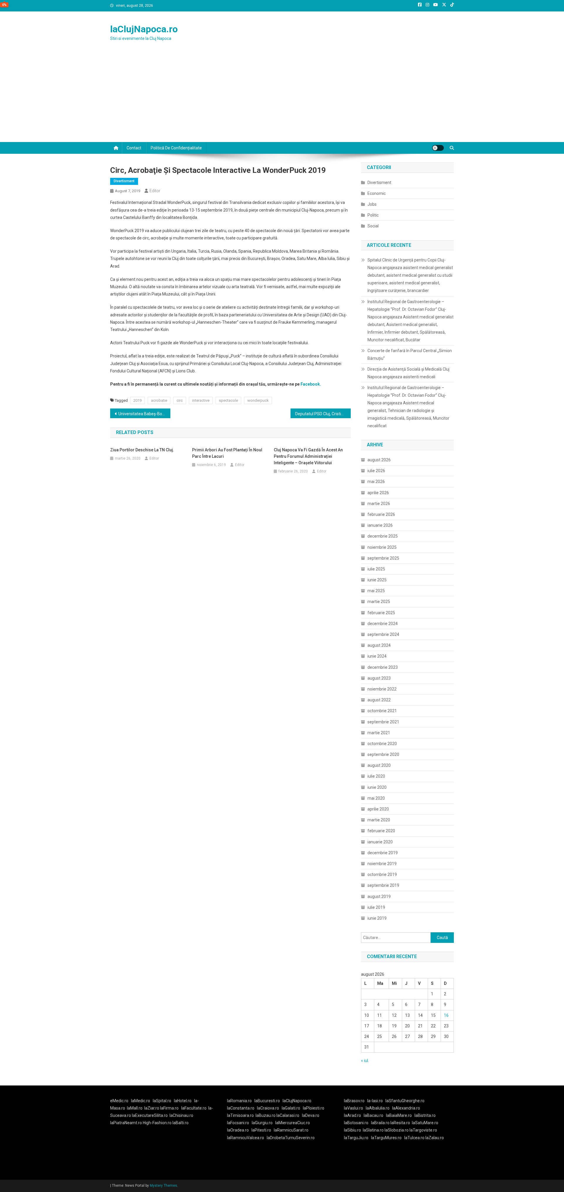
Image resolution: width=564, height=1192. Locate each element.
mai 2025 (376, 590)
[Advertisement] (282, 98)
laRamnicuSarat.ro (291, 1130)
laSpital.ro (162, 1100)
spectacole (228, 400)
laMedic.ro (141, 1100)
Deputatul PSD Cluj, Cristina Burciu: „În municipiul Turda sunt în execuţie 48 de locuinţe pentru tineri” (323, 413)
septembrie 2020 (383, 754)
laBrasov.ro (354, 1100)
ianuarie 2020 (380, 842)
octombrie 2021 (382, 710)
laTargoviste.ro (423, 1130)
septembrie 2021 (383, 722)
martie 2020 (378, 820)
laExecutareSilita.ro (150, 1115)
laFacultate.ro (194, 1108)
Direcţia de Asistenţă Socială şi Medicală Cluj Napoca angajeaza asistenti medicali (408, 373)
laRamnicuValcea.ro (245, 1137)
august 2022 (379, 700)
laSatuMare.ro (425, 1122)
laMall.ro (134, 1108)
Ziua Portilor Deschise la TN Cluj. (142, 450)
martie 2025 (378, 601)
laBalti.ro (180, 1122)
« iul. (365, 1060)
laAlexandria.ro (406, 1108)
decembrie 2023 (382, 667)
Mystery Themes (163, 1185)
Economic (376, 193)
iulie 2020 (376, 776)
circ (180, 400)
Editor (155, 190)
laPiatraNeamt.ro (126, 1122)
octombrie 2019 (382, 874)
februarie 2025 (381, 612)
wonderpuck (258, 400)
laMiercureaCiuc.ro (292, 1122)
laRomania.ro (239, 1100)
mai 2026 (376, 481)
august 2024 (379, 645)
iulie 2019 (376, 907)
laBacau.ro (373, 1115)
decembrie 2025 (382, 536)
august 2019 (379, 896)
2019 (137, 400)
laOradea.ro (238, 1130)
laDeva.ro (310, 1115)
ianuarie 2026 (380, 525)
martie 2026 (378, 503)
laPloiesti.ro (313, 1108)
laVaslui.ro (355, 1108)
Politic (373, 215)
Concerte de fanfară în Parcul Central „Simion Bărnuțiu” (409, 354)
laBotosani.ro (356, 1122)
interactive (200, 400)
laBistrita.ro (425, 1115)
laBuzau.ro (266, 1115)
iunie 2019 (377, 918)
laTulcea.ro (414, 1137)
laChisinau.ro (181, 1115)
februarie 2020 (381, 830)
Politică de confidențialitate (176, 148)
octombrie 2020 (382, 743)
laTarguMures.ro (386, 1137)
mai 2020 (376, 798)
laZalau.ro (434, 1137)
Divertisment (124, 181)
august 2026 (379, 459)
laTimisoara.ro (240, 1115)
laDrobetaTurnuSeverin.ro (291, 1137)
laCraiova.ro (268, 1108)
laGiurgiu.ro (263, 1122)
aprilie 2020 (378, 809)
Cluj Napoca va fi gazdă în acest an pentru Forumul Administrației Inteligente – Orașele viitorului (308, 456)
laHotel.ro (183, 1100)
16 (446, 1015)
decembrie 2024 (382, 623)
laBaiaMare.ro (399, 1115)
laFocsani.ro (238, 1122)
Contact (134, 148)
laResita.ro (400, 1122)
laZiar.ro (152, 1108)
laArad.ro (352, 1115)
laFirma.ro (169, 1108)
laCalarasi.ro (287, 1115)
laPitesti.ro (261, 1130)
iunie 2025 (377, 580)
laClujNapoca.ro (144, 29)
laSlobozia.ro (397, 1130)
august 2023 (379, 678)
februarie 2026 (381, 514)
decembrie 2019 (382, 852)
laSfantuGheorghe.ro (404, 1100)
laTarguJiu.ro (357, 1137)
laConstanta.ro (240, 1108)
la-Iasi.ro (375, 1100)
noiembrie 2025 (382, 547)
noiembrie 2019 (382, 863)
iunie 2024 (377, 656)
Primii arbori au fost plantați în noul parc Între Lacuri (227, 453)
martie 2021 (378, 732)
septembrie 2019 (383, 885)
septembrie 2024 (383, 634)
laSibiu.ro (352, 1130)
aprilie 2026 (378, 492)
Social (373, 226)
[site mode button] (438, 148)
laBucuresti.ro (267, 1100)
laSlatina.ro (373, 1130)
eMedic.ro (119, 1100)
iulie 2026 (376, 470)
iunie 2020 (377, 787)
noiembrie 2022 (382, 689)
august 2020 (379, 765)
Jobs (372, 204)
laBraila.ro (380, 1122)
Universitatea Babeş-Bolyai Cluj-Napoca (144, 413)
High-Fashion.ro (157, 1122)
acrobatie (159, 400)
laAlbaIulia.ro (378, 1108)
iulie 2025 (376, 569)
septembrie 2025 (383, 558)
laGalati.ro (291, 1108)
